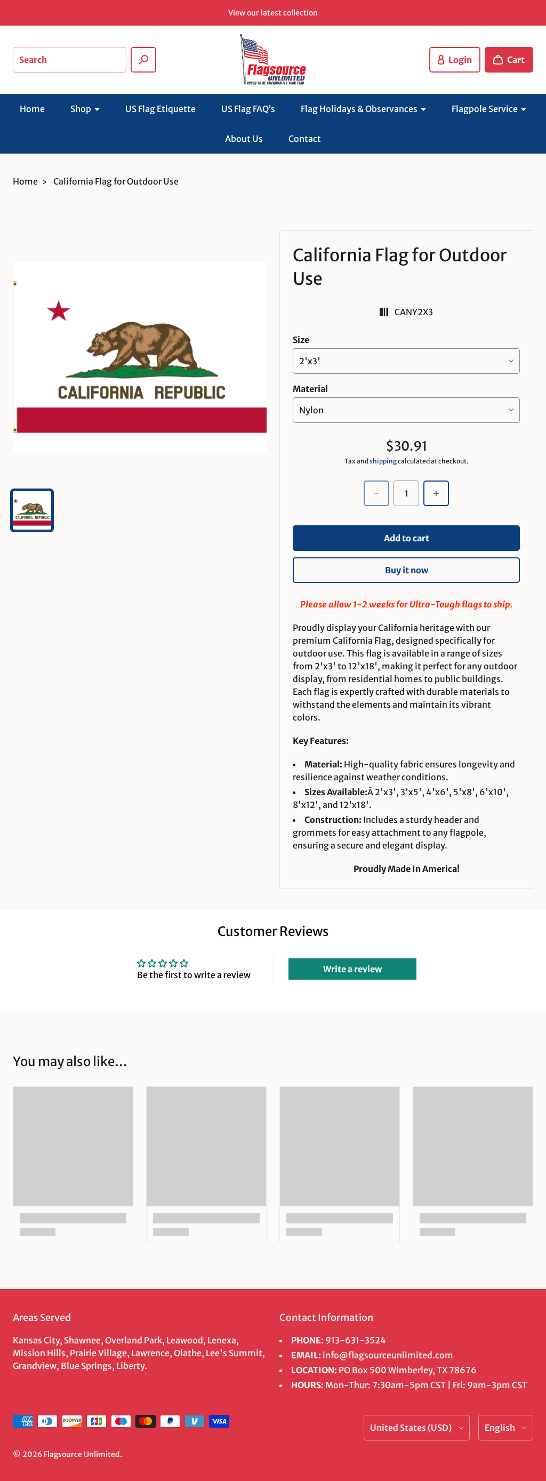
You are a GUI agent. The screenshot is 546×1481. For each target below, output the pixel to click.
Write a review (352, 969)
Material (310, 388)
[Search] (143, 60)
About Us (244, 138)
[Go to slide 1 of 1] (32, 510)
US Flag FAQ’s (248, 108)
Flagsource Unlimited (82, 1454)
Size (301, 339)
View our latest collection (273, 13)
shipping (383, 461)
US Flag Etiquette (160, 108)
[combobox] (69, 60)
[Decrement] (376, 493)
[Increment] (436, 493)
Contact (304, 138)
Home (32, 108)
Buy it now (406, 570)
